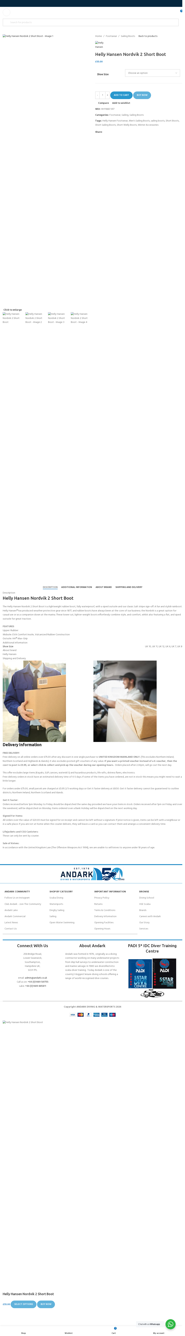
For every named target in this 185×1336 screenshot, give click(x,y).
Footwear (111, 36)
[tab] (50, 587)
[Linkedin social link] (117, 132)
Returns (98, 904)
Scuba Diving (56, 898)
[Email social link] (109, 132)
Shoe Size (103, 74)
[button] (91, 172)
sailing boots (158, 121)
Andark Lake (11, 910)
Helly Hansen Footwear (115, 121)
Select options (23, 1304)
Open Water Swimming (62, 923)
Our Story (144, 923)
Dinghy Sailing (57, 910)
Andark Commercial (15, 916)
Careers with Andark (150, 916)
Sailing (125, 115)
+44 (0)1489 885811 (35, 986)
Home (98, 36)
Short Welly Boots (127, 125)
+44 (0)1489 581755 (38, 982)
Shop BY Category (61, 892)
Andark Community (17, 892)
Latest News (11, 923)
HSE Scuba (144, 904)
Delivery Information (105, 916)
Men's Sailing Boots (139, 121)
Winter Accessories (148, 125)
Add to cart (121, 95)
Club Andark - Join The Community (23, 904)
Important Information (110, 892)
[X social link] (90, 3)
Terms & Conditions (104, 910)
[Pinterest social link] (113, 132)
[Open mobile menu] (6, 12)
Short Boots (172, 121)
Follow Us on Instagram (17, 898)
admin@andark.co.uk (36, 978)
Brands (142, 910)
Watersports (56, 904)
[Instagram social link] (94, 3)
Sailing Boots (128, 36)
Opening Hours (102, 929)
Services (143, 929)
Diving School (146, 898)
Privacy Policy (101, 898)
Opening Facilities (103, 923)
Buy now (142, 95)
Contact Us (11, 929)
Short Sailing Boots (105, 125)
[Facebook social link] (86, 3)
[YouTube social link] (99, 3)
